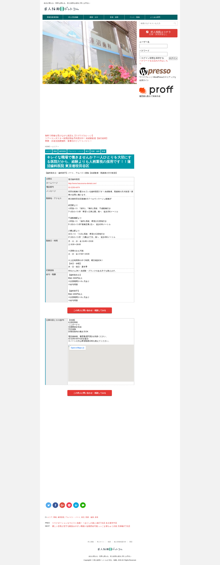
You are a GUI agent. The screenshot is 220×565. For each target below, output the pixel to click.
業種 (55, 517)
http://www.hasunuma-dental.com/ (82, 183)
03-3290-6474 (74, 187)
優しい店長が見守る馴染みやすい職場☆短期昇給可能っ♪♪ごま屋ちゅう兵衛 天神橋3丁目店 (91, 526)
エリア (49, 517)
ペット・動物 (135, 17)
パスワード (144, 51)
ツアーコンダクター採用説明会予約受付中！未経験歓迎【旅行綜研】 (76, 138)
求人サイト (101, 542)
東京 (83, 517)
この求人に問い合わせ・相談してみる (89, 310)
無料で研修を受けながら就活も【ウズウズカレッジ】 (69, 136)
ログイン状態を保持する (152, 58)
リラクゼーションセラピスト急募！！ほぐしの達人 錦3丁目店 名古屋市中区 (84, 523)
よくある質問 (155, 17)
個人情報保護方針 (120, 542)
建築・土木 (94, 17)
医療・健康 (90, 517)
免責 (109, 542)
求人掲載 (91, 542)
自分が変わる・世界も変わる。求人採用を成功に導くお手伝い (110, 556)
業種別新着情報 (53, 17)
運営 (130, 542)
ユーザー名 (144, 42)
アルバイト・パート (72, 517)
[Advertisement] (89, 111)
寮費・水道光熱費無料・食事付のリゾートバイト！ (68, 141)
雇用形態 (61, 517)
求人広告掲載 (73, 17)
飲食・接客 (114, 17)
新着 (96, 517)
